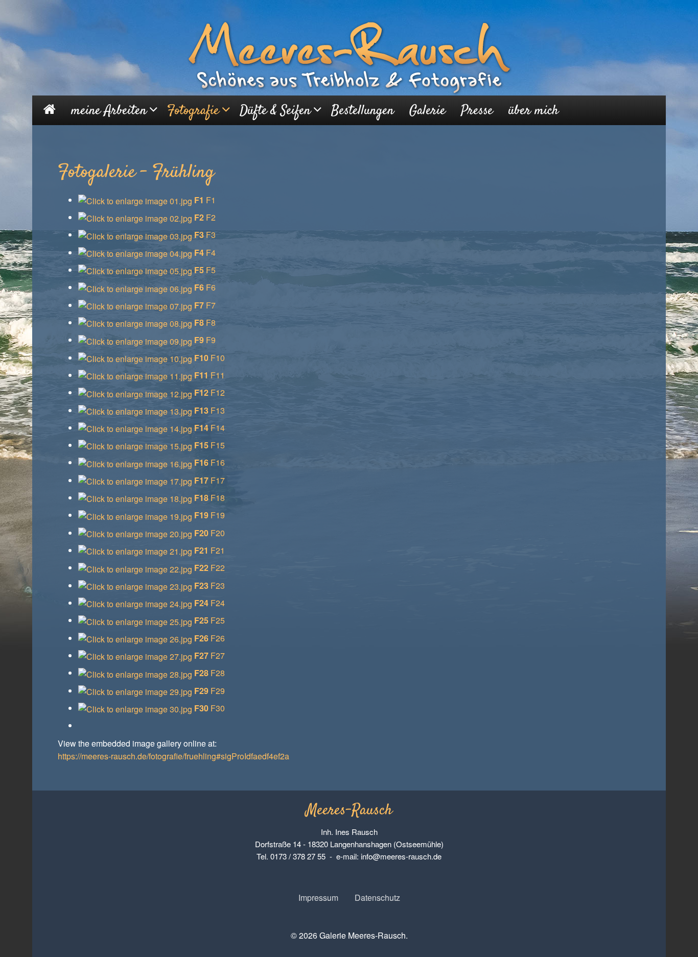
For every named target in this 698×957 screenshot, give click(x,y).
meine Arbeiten (109, 111)
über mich (533, 111)
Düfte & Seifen (275, 111)
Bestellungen (362, 111)
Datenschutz (377, 897)
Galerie (427, 111)
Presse (477, 111)
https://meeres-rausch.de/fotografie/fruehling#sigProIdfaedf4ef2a (173, 756)
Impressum (318, 897)
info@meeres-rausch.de (401, 856)
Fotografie (193, 111)
